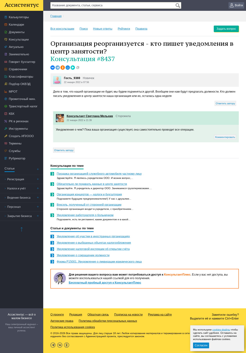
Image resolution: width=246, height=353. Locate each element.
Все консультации (62, 28)
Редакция (75, 314)
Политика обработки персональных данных (108, 320)
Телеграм (52, 345)
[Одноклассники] (63, 67)
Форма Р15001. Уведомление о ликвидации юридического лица (99, 261)
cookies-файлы (221, 329)
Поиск (84, 28)
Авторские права (61, 320)
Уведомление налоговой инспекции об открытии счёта (93, 249)
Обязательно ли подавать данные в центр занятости (92, 184)
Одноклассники (66, 345)
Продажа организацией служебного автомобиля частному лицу (99, 173)
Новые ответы (102, 28)
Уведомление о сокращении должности (83, 255)
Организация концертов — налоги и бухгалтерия (89, 194)
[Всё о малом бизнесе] (21, 5)
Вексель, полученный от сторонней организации (89, 204)
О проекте (57, 314)
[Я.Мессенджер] (73, 67)
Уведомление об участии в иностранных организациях (93, 236)
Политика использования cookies (72, 327)
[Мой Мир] (68, 67)
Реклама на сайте (160, 314)
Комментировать (225, 137)
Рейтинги (124, 28)
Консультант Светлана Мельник (90, 116)
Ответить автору (225, 103)
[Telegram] (57, 67)
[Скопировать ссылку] (78, 67)
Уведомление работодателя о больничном (85, 215)
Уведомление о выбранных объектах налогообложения (94, 242)
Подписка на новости (128, 314)
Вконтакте (59, 345)
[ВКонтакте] (52, 67)
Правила (141, 28)
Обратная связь (98, 314)
